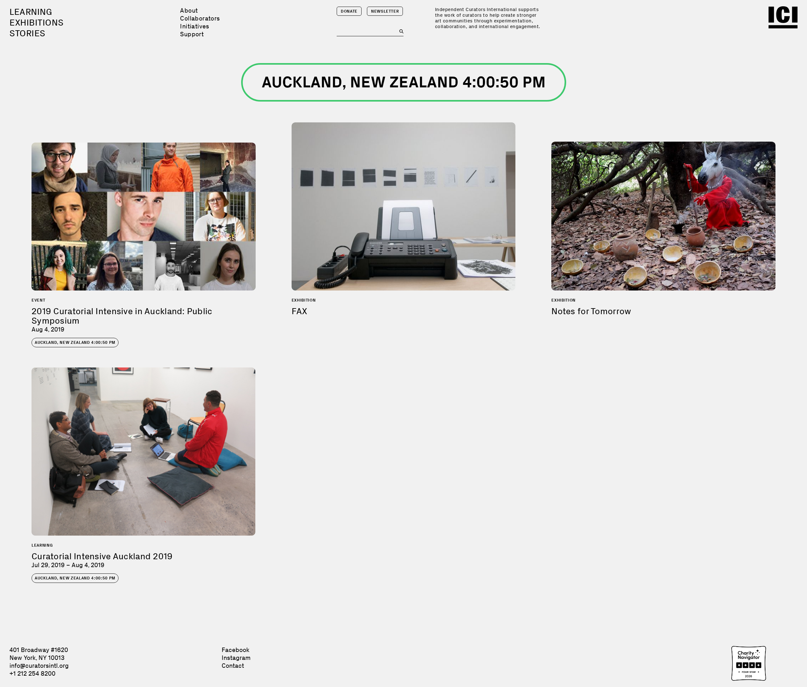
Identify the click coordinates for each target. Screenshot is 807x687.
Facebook (235, 650)
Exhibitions (36, 22)
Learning (30, 12)
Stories (27, 33)
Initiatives (194, 26)
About (189, 10)
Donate (349, 11)
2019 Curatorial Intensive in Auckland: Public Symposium (122, 316)
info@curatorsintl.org (39, 665)
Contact (233, 665)
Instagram (236, 657)
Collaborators (200, 18)
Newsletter (385, 11)
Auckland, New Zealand (75, 342)
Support (192, 34)
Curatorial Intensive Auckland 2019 (102, 556)
